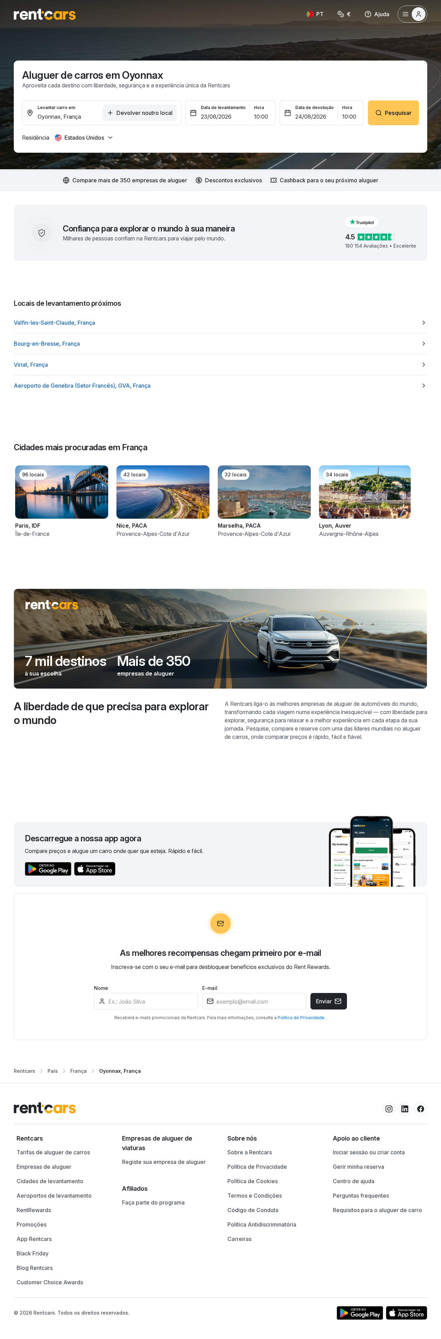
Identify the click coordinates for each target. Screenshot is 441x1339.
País (53, 1071)
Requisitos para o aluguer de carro (377, 1210)
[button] (367, 221)
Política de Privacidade (302, 1017)
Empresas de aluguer (44, 1166)
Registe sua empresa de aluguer (164, 1161)
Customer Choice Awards (50, 1282)
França (78, 1071)
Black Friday (33, 1253)
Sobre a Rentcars (249, 1152)
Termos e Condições (254, 1195)
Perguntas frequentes (361, 1195)
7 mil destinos (65, 661)
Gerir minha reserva (358, 1166)
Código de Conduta (252, 1210)
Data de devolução (314, 107)
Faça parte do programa (153, 1202)
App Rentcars (34, 1238)
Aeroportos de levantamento (54, 1195)
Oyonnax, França (120, 1071)
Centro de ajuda (354, 1181)
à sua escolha (43, 673)
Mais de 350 (153, 661)
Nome (101, 988)
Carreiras (239, 1238)
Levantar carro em (56, 107)
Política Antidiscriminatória (261, 1224)
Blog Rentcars (35, 1267)
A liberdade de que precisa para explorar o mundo (111, 713)
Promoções (32, 1224)
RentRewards (34, 1210)
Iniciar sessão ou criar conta (369, 1152)
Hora (259, 107)
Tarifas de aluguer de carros (53, 1152)
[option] (220, 323)
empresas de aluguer (145, 673)
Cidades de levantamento (50, 1181)
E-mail (209, 988)
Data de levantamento (223, 107)
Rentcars (24, 1071)
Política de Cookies (252, 1181)
